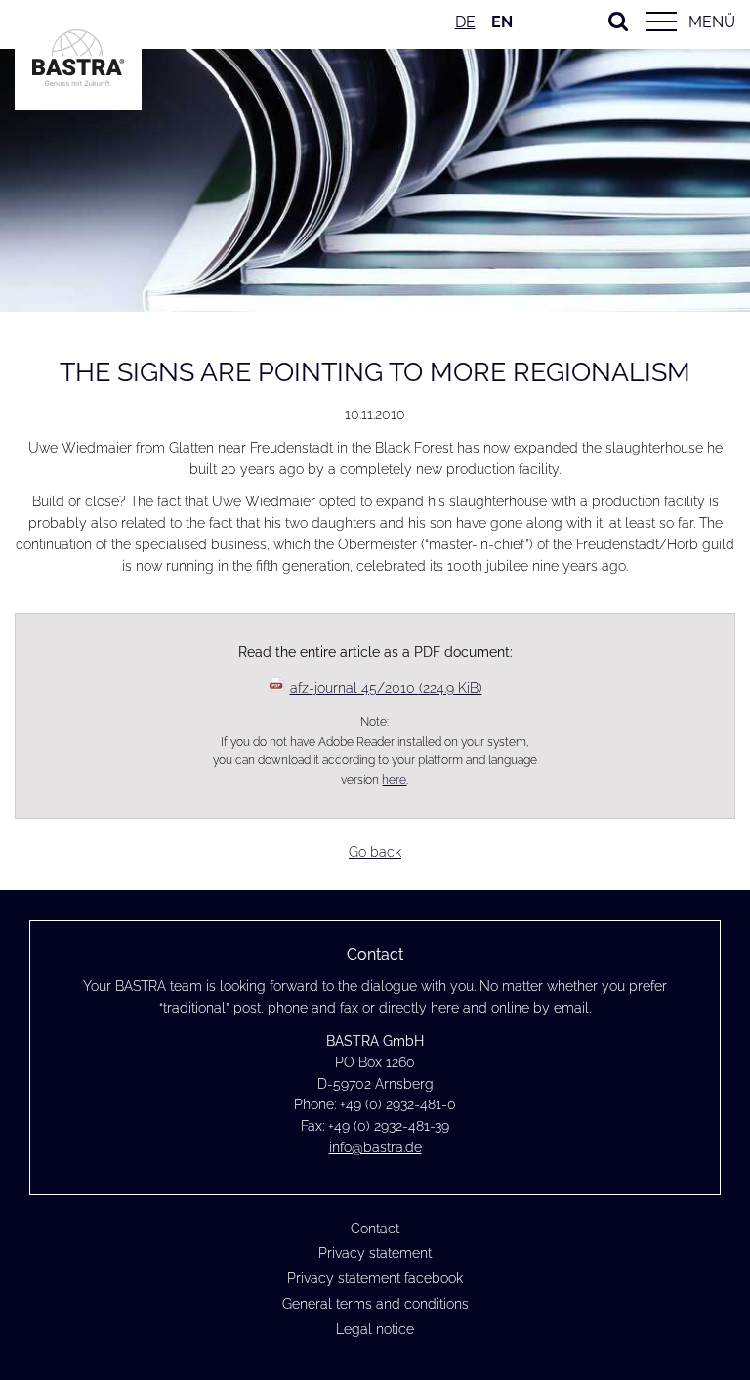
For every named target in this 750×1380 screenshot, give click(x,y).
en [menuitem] (502, 22)
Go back (375, 852)
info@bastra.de (375, 1147)
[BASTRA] (78, 81)
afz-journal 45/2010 (386, 688)
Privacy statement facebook (375, 1278)
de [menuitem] (465, 22)
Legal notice (375, 1329)
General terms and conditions (375, 1304)
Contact (375, 1228)
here (394, 779)
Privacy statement (375, 1253)
